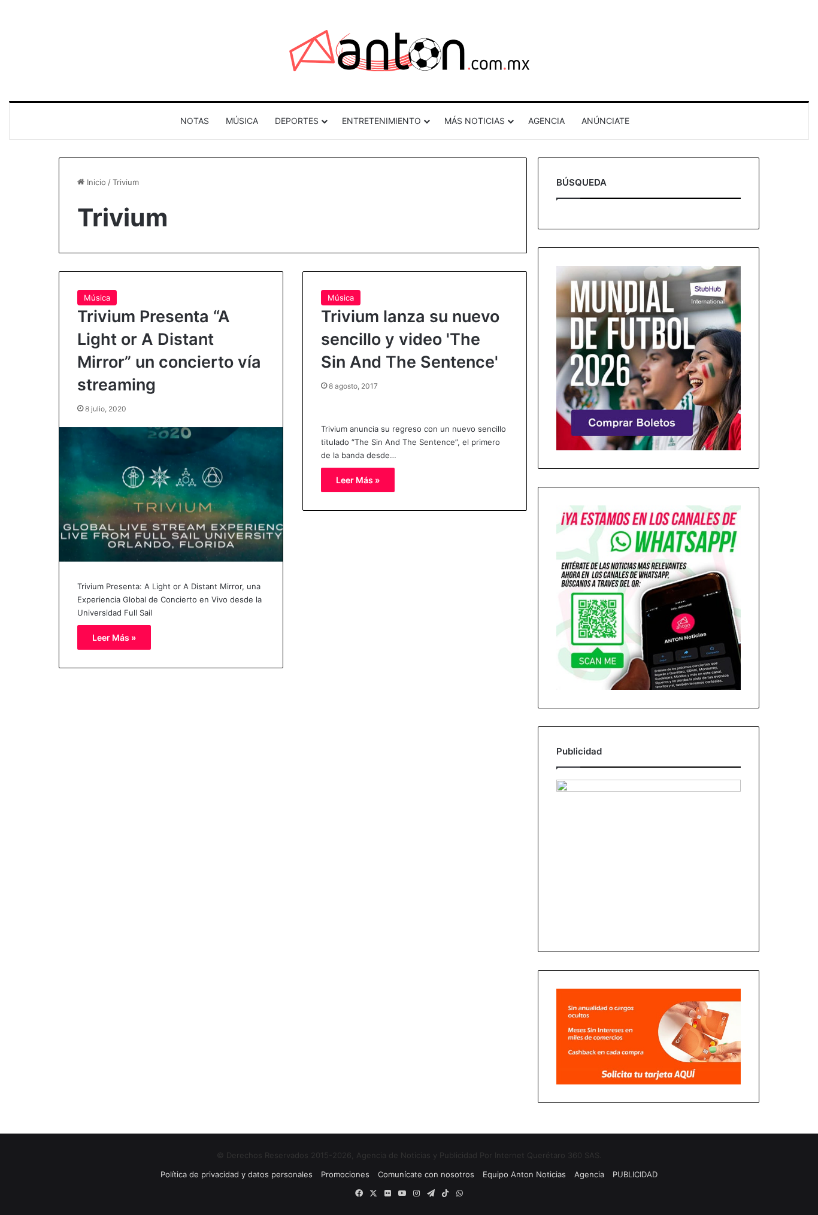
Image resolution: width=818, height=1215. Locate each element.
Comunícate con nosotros (426, 1174)
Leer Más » (114, 637)
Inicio (95, 182)
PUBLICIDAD (635, 1174)
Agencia (589, 1174)
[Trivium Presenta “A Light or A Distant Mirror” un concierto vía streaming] (171, 494)
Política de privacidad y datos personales (236, 1174)
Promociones (345, 1174)
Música (97, 297)
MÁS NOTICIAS (474, 121)
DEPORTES (297, 121)
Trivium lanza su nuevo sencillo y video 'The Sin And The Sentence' (410, 339)
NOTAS (194, 121)
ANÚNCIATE (605, 121)
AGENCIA (546, 121)
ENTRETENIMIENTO (381, 121)
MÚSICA (242, 121)
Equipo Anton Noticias (524, 1174)
